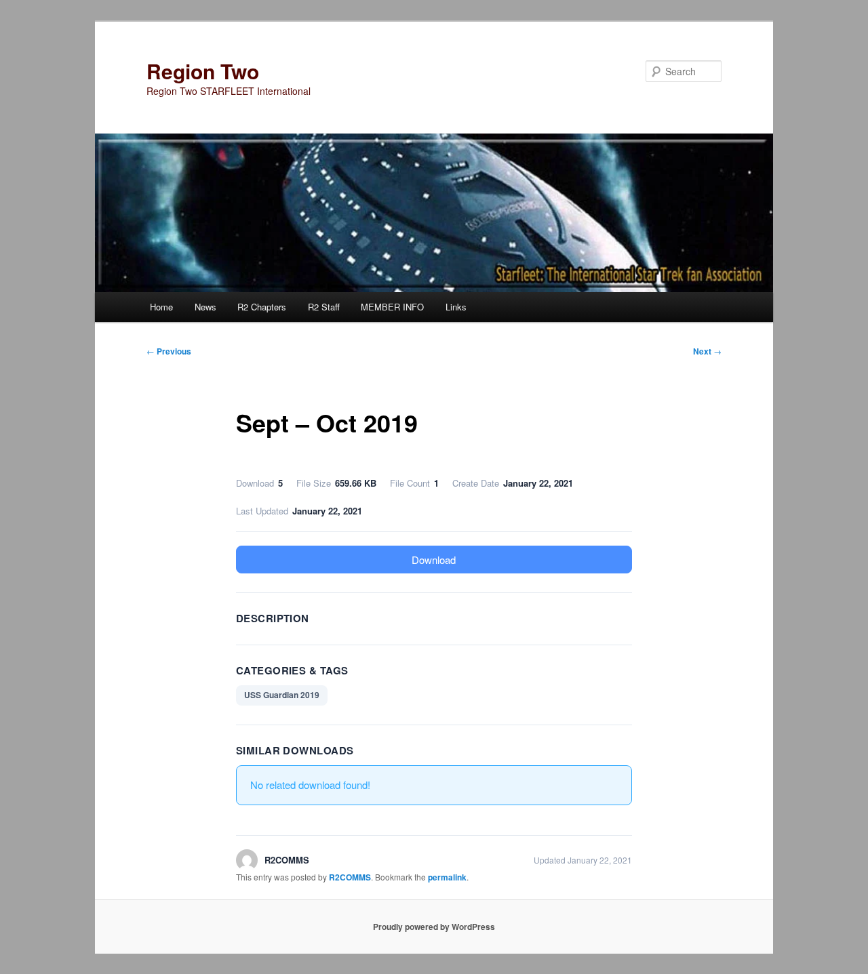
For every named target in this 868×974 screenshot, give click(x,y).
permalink (447, 877)
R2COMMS (350, 877)
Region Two (202, 70)
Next (707, 351)
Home (161, 306)
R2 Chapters (261, 306)
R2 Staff (324, 306)
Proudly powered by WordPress (434, 926)
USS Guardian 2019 (281, 695)
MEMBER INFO (392, 306)
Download (434, 559)
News (205, 306)
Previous (168, 351)
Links (456, 306)
